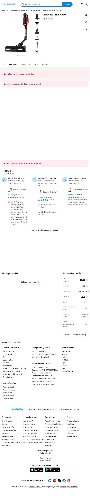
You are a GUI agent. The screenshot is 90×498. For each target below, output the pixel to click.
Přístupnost (6, 446)
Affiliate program (50, 439)
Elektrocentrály (8, 360)
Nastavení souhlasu (30, 433)
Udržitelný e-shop (73, 436)
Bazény (64, 357)
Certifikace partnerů (73, 430)
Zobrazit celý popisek (30, 282)
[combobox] (41, 4)
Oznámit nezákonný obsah (11, 442)
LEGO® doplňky (8, 354)
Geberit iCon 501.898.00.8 (40, 367)
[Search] (4, 64)
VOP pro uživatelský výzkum (32, 442)
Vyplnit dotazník (45, 460)
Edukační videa (50, 442)
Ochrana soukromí (29, 436)
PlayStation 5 (65, 360)
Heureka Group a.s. (35, 487)
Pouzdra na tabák (9, 351)
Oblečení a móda (67, 371)
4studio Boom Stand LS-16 (41, 373)
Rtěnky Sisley (7, 366)
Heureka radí (27, 427)
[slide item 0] (26, 55)
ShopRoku (70, 424)
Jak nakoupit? (28, 421)
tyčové (82, 280)
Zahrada (64, 366)
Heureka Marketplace (52, 430)
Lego (63, 363)
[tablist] (34, 64)
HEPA (83, 297)
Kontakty (5, 424)
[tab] (13, 64)
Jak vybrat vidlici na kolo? (40, 357)
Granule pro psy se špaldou (12, 371)
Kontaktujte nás (45, 453)
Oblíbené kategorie (11, 347)
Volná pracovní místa (9, 430)
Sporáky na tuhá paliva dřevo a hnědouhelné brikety (16, 368)
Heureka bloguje (7, 436)
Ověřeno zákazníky (73, 421)
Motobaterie (7, 363)
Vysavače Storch (8, 396)
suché (83, 286)
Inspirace (70, 433)
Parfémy (64, 354)
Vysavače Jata (7, 393)
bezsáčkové (82, 291)
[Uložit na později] (86, 29)
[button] (13, 64)
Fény (4, 357)
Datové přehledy (50, 436)
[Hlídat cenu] (86, 22)
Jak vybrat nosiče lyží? (39, 351)
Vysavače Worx (8, 399)
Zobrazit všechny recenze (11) (45, 230)
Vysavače (45, 11)
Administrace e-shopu (52, 421)
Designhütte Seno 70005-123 (42, 376)
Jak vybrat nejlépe (40, 347)
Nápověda (48, 446)
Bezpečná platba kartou (31, 439)
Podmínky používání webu (69, 487)
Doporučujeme (67, 347)
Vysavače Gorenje (9, 390)
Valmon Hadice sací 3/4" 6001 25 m (43, 381)
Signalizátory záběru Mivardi (12, 374)
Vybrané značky (9, 383)
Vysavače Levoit (8, 387)
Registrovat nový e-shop (53, 424)
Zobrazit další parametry (75, 334)
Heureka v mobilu (29, 424)
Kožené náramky (8, 377)
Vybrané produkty (39, 363)
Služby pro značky (51, 433)
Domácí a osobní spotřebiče (18, 11)
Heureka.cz (5, 11)
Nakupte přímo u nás (30, 430)
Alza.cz (19, 183)
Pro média (5, 433)
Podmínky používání (8, 427)
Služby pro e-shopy (51, 427)
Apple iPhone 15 (66, 351)
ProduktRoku (71, 427)
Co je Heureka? (7, 421)
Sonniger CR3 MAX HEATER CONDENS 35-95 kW (45, 370)
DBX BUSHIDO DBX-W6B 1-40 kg (43, 384)
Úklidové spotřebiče (34, 11)
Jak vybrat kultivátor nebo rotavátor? (44, 354)
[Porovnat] (86, 15)
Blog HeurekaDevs (8, 439)
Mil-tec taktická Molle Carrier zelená (44, 379)
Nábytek (64, 368)
